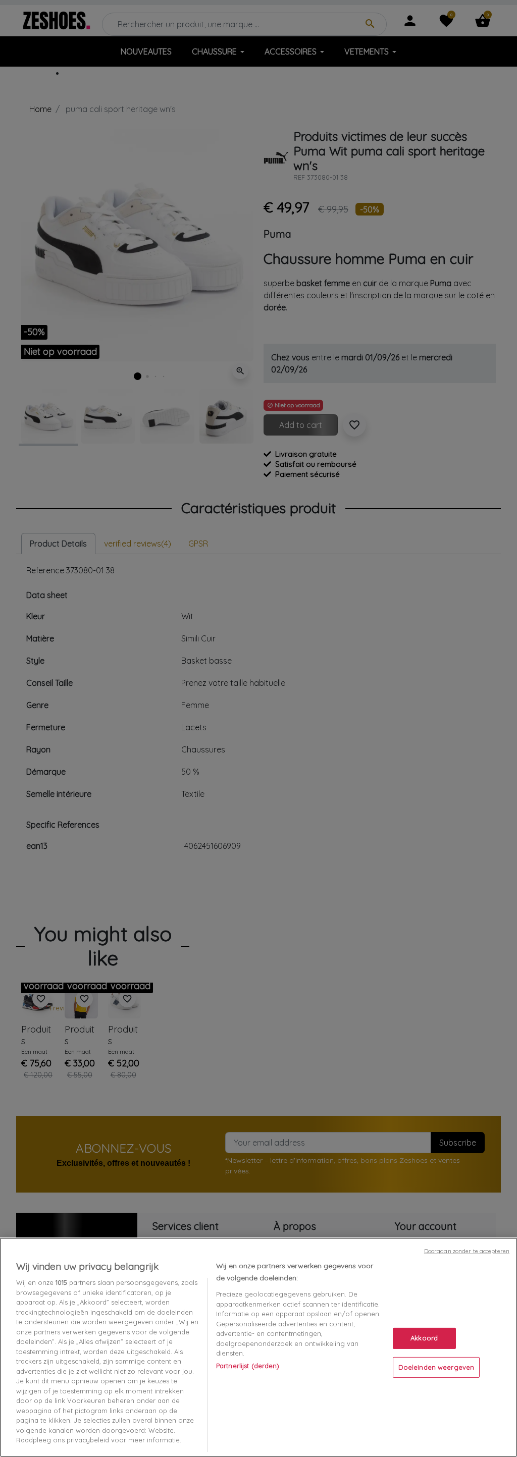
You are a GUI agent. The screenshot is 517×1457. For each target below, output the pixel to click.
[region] (258, 1347)
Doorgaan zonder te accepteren (466, 1251)
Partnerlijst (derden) (248, 1366)
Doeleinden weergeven (436, 1367)
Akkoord (424, 1338)
